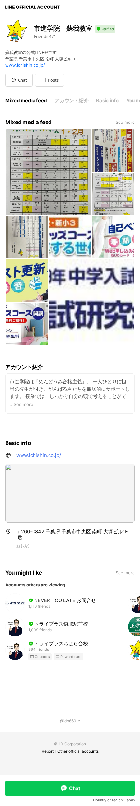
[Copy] (20, 538)
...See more (21, 404)
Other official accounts (78, 751)
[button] (49, 80)
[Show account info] (105, 29)
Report (48, 751)
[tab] (26, 100)
